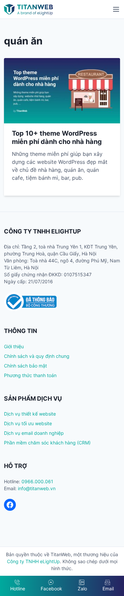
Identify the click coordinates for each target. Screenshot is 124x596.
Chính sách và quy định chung (36, 356)
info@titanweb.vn (37, 488)
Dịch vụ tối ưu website (28, 423)
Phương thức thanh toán (30, 375)
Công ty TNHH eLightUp (33, 561)
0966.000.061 (37, 481)
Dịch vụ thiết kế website (30, 414)
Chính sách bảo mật (25, 365)
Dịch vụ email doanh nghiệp (34, 433)
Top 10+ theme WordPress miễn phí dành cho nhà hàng (57, 137)
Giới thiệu (14, 346)
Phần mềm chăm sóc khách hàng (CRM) (47, 442)
